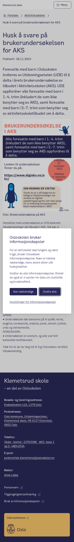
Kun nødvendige (23, 292)
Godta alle (50, 292)
